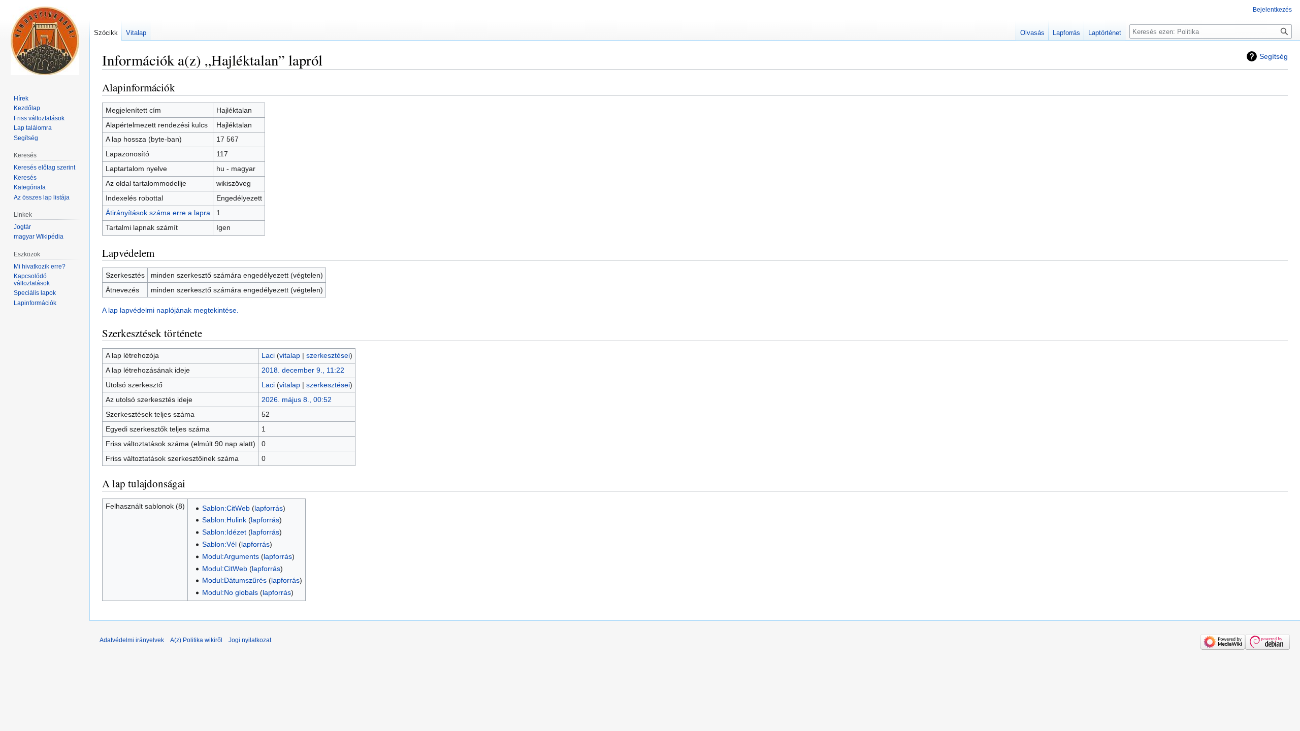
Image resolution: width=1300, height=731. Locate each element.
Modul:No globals (230, 592)
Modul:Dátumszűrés (234, 580)
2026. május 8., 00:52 (297, 399)
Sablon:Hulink (224, 520)
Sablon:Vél (219, 544)
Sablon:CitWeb (226, 508)
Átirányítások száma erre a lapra (158, 213)
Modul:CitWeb (224, 568)
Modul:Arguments (230, 556)
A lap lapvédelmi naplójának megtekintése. (170, 310)
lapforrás (268, 508)
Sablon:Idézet (224, 532)
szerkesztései (328, 355)
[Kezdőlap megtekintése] (44, 40)
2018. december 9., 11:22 (303, 370)
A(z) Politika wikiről (196, 640)
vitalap (289, 355)
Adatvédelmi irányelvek (132, 640)
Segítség (1273, 56)
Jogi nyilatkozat (250, 640)
